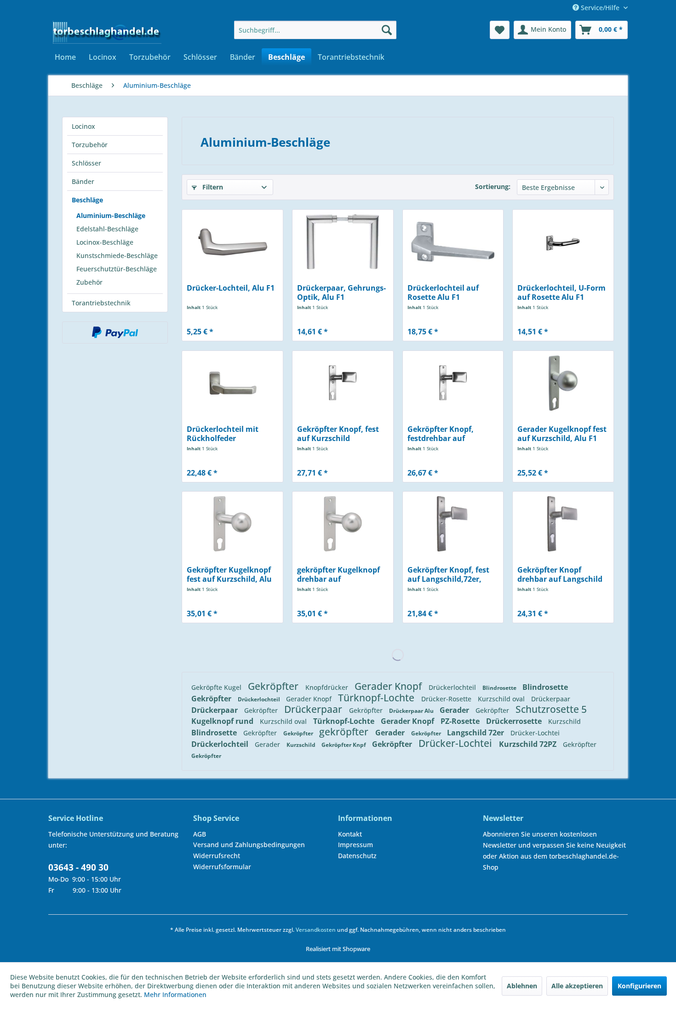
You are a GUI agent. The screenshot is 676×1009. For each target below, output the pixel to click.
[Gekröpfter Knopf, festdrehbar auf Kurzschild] (453, 383)
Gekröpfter (274, 686)
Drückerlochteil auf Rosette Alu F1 (443, 292)
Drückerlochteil (453, 687)
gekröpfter (345, 731)
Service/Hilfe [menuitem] (600, 7)
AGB (199, 834)
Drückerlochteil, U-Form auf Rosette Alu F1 (561, 292)
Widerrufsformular (222, 866)
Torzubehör (90, 144)
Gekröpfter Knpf (344, 745)
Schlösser (86, 163)
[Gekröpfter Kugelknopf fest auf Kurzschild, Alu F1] (232, 523)
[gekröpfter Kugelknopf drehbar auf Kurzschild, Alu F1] (343, 523)
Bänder (83, 181)
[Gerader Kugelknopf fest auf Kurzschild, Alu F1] (563, 383)
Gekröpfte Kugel (217, 687)
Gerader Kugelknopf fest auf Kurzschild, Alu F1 (562, 433)
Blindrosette (500, 688)
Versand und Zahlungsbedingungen (249, 844)
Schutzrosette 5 (551, 709)
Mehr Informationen (175, 994)
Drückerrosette (515, 721)
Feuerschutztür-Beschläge (116, 268)
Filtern (212, 187)
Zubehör (89, 282)
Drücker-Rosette (447, 698)
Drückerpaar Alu (412, 711)
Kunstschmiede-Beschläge (117, 255)
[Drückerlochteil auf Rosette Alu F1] (453, 241)
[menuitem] (315, 30)
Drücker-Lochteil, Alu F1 (231, 288)
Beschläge (87, 199)
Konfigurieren (639, 985)
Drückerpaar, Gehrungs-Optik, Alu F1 (341, 292)
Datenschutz (357, 855)
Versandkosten (316, 930)
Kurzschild (564, 721)
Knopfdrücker (327, 687)
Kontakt (350, 834)
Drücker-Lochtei (535, 732)
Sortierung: (492, 186)
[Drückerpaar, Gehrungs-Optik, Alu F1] (343, 241)
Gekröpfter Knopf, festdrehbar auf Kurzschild (440, 433)
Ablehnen (522, 985)
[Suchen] (386, 30)
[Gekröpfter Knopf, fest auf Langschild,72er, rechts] (453, 523)
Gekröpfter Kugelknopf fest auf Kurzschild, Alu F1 (229, 574)
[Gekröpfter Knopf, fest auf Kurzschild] (343, 383)
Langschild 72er (476, 733)
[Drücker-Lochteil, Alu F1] (232, 241)
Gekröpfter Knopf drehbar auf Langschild (559, 574)
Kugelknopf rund (223, 721)
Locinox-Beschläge (104, 242)
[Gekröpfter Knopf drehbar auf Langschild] (563, 523)
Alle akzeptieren (577, 985)
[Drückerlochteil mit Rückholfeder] (232, 383)
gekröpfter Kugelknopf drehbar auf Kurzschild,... (338, 574)
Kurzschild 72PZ (528, 744)
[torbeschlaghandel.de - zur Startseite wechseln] (107, 32)
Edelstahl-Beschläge (107, 228)
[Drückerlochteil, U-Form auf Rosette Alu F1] (563, 241)
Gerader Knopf (389, 686)
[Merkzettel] (500, 30)
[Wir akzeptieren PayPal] (115, 332)
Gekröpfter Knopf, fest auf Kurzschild (338, 433)
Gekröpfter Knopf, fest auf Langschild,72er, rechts (448, 574)
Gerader (455, 710)
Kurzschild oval (502, 698)
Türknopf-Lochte (377, 697)
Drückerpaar (550, 698)
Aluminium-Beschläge (110, 215)
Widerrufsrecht (216, 855)
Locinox (83, 126)
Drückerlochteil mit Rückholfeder (222, 433)
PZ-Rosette (461, 721)
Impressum (355, 844)
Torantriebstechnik (101, 302)
